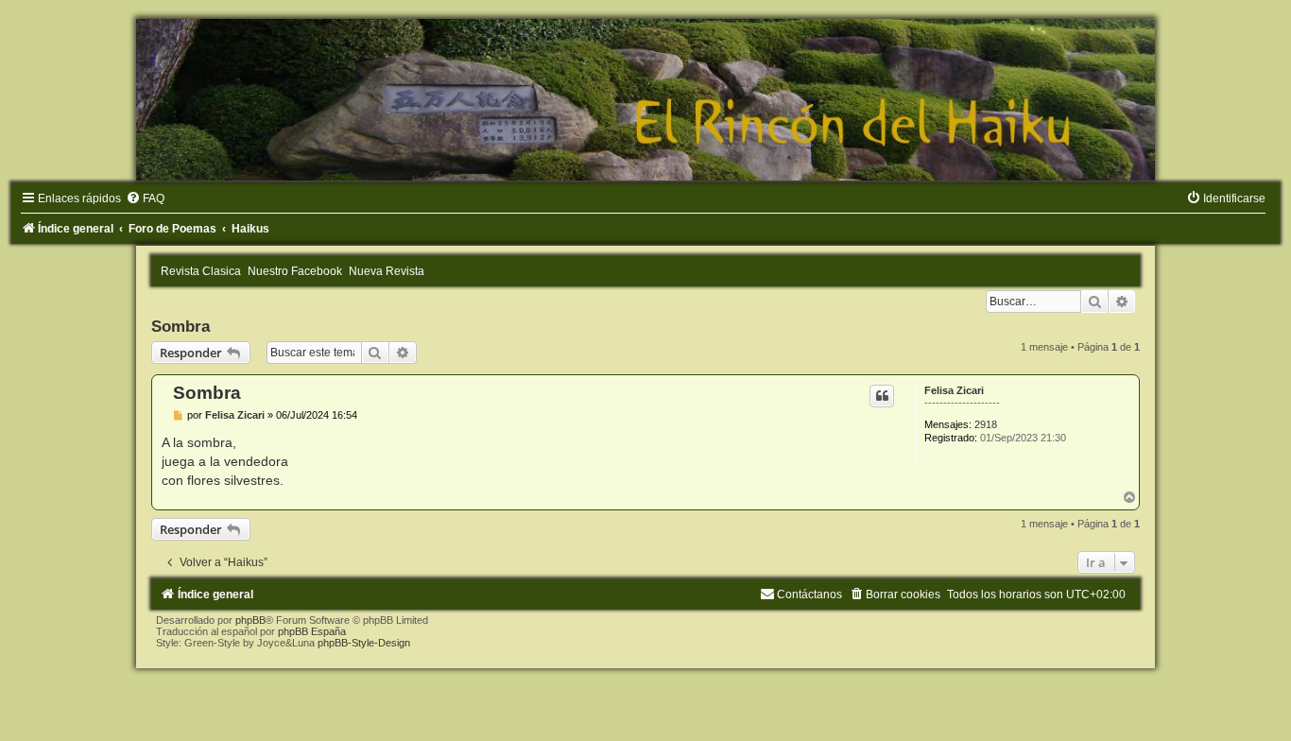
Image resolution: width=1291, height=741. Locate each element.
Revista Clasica (201, 271)
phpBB (250, 620)
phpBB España (312, 631)
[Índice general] (645, 100)
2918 (985, 424)
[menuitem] (145, 198)
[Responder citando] (881, 396)
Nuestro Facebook (295, 271)
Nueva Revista (386, 271)
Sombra (180, 326)
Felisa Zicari (954, 390)
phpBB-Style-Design (364, 642)
